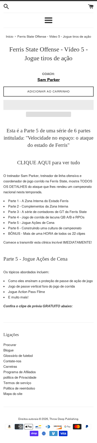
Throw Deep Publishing (63, 419)
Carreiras (10, 366)
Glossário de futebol (18, 356)
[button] (48, 105)
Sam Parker (48, 79)
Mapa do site (12, 394)
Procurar (9, 345)
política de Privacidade (19, 377)
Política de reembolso (19, 388)
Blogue (8, 350)
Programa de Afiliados (19, 372)
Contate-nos (12, 361)
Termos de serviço (17, 383)
